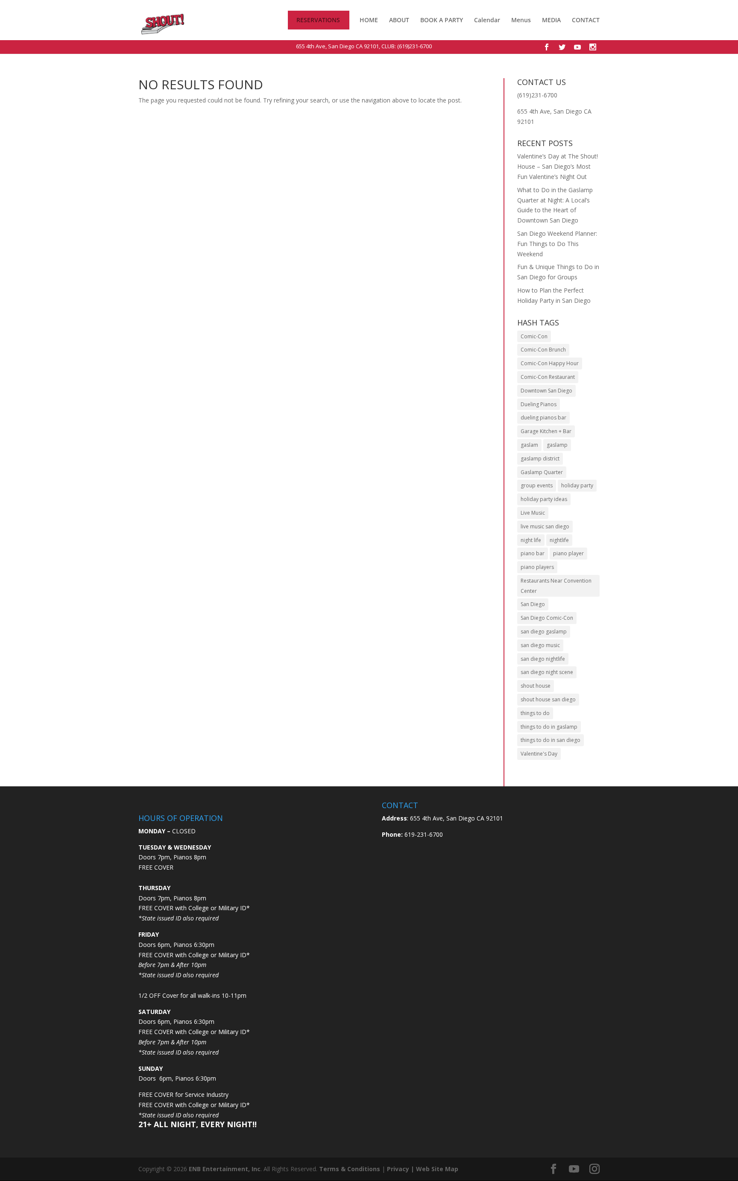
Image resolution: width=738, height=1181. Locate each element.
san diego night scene (547, 672)
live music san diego (545, 526)
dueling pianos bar (543, 417)
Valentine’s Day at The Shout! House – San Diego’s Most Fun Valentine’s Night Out (557, 166)
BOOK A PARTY (441, 20)
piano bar (533, 553)
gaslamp (557, 444)
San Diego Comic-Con (547, 617)
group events (537, 485)
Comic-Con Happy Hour (550, 363)
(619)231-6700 (414, 46)
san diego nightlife (543, 658)
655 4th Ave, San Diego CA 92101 (337, 46)
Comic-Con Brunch (543, 349)
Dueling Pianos (538, 404)
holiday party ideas (544, 499)
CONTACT (586, 20)
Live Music (533, 512)
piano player (568, 553)
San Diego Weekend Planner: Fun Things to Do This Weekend (557, 243)
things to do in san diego (550, 740)
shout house (536, 685)
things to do (535, 713)
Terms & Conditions (349, 1169)
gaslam (529, 444)
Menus (521, 20)
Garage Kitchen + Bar (546, 431)
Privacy (398, 1169)
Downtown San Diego (546, 390)
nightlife (559, 540)
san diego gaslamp (544, 631)
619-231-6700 (423, 834)
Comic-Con (534, 336)
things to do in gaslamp (549, 726)
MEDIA (551, 20)
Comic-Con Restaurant (548, 377)
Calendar (487, 20)
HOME (369, 20)
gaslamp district (540, 458)
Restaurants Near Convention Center (556, 586)
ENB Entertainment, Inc (225, 1169)
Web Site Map (437, 1169)
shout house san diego (548, 699)
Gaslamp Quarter (542, 472)
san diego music (540, 645)
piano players (537, 567)
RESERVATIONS (318, 20)
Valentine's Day (539, 753)
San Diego (533, 604)
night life (531, 540)
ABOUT (399, 20)
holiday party (577, 485)
